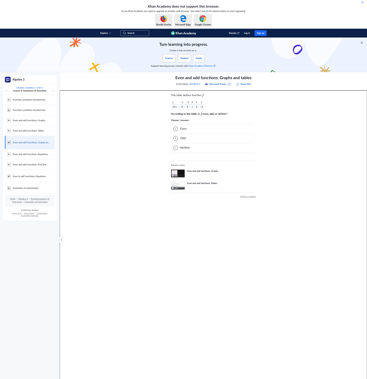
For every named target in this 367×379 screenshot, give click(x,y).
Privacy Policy (29, 213)
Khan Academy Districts (201, 66)
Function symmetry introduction (29, 100)
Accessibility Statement (30, 216)
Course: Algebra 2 (25, 88)
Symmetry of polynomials (25, 188)
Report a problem (248, 197)
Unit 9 (40, 88)
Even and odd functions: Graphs (29, 120)
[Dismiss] (362, 2)
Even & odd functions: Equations (29, 176)
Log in (247, 33)
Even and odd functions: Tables (28, 131)
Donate (233, 33)
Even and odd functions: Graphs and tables (31, 142)
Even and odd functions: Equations (30, 154)
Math (12, 199)
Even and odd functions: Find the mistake (31, 164)
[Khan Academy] (183, 33)
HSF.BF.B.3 (194, 84)
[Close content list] (62, 240)
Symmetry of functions (36, 202)
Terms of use (17, 213)
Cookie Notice (42, 213)
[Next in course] (53, 90)
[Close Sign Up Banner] (362, 43)
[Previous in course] (6, 90)
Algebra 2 (23, 199)
